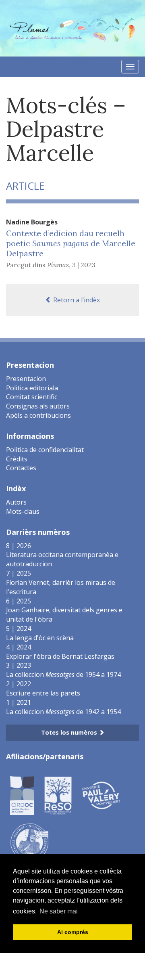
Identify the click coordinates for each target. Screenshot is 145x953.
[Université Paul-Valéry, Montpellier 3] (101, 794)
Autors (16, 502)
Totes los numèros (70, 732)
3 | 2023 (83, 265)
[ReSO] (58, 794)
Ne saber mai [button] (58, 911)
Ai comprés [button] (72, 932)
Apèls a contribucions (38, 415)
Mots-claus (22, 511)
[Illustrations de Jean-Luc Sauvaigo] (29, 841)
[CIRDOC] (22, 794)
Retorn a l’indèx (76, 299)
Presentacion (26, 378)
